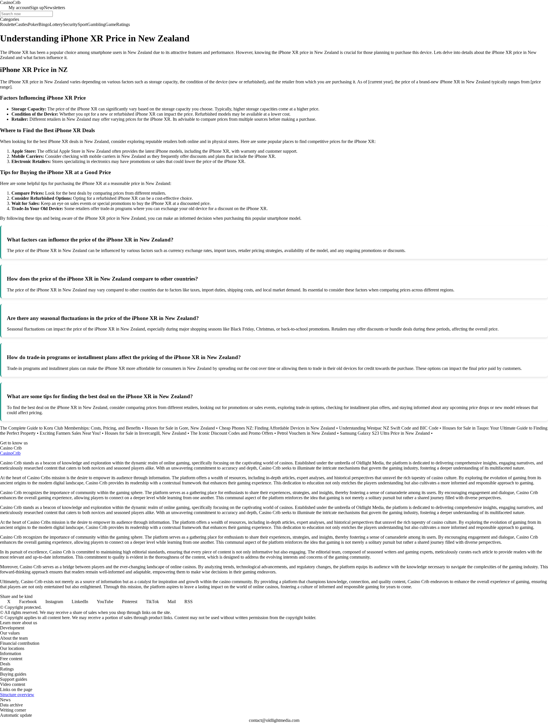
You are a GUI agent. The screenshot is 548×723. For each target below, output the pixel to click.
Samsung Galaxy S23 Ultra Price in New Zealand (385, 433)
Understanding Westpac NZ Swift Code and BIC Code (388, 428)
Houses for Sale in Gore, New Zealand (180, 428)
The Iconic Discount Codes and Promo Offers (231, 433)
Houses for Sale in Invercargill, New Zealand (145, 433)
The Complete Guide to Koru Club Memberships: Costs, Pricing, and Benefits (70, 428)
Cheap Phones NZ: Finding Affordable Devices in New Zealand (277, 428)
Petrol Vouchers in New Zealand (306, 433)
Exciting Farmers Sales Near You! (70, 433)
